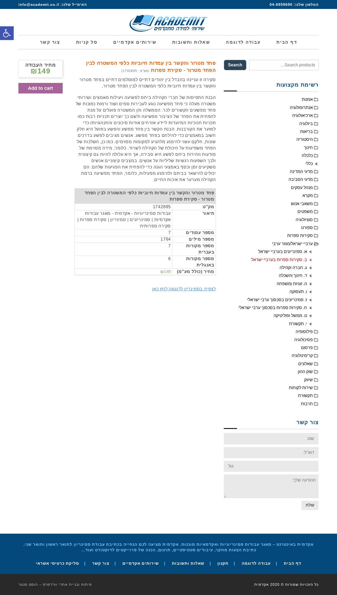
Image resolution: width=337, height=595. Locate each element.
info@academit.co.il (38, 4)
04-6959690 (281, 4)
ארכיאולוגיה (302, 115)
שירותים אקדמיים (140, 563)
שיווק (308, 380)
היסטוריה (304, 139)
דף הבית (292, 563)
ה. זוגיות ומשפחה (292, 283)
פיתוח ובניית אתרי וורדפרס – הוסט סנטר (55, 584)
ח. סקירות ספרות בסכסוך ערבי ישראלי (273, 307)
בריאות (306, 131)
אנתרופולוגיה (301, 107)
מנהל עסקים (302, 187)
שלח (310, 505)
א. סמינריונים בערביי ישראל (282, 251)
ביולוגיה (306, 123)
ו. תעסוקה (298, 291)
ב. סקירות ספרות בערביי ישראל (279, 259)
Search (235, 65)
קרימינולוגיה (302, 355)
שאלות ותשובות (188, 563)
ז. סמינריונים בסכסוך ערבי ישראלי (277, 300)
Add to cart (40, 88)
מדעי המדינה (301, 171)
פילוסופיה (304, 331)
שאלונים (305, 363)
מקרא (308, 195)
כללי (309, 163)
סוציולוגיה (304, 219)
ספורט (307, 227)
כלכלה (307, 155)
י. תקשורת (298, 323)
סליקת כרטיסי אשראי (57, 563)
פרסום (307, 347)
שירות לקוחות (301, 387)
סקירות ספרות (300, 235)
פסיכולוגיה (303, 340)
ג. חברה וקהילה (293, 267)
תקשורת (305, 395)
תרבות (307, 403)
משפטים (305, 211)
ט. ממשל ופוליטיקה (290, 315)
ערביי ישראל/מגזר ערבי (292, 243)
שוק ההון (305, 371)
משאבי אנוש (302, 203)
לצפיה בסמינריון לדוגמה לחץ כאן (184, 289)
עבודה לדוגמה (256, 563)
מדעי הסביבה (301, 179)
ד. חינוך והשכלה (293, 275)
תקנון (223, 563)
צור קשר (100, 563)
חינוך (308, 147)
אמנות (307, 99)
